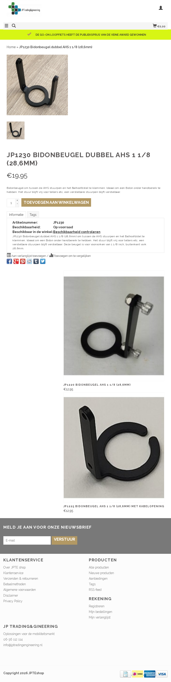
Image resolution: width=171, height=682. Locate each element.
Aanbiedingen (98, 578)
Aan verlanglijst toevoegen (29, 256)
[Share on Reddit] (29, 261)
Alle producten (99, 567)
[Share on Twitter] (42, 261)
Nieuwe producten (101, 573)
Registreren (96, 606)
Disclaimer (10, 595)
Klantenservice (13, 573)
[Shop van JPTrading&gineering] (44, 10)
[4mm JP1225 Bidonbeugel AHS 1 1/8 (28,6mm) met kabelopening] (114, 447)
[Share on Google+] (16, 261)
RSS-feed (95, 589)
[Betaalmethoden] (126, 674)
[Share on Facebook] (9, 261)
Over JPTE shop (14, 567)
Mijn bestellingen (100, 612)
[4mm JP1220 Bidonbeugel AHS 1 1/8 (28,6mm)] (114, 326)
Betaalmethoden (14, 584)
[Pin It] (22, 261)
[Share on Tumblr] (36, 261)
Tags (33, 214)
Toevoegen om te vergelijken (72, 256)
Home (11, 47)
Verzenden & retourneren (20, 578)
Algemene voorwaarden (19, 589)
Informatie (16, 214)
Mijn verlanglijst (99, 617)
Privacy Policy (12, 601)
